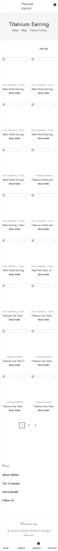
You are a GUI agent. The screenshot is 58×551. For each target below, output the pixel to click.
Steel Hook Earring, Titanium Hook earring (26, 270)
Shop (24, 30)
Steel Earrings (9, 85)
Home (15, 30)
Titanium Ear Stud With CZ (17, 315)
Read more (14, 93)
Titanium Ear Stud (44, 406)
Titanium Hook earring (43, 225)
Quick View (21, 62)
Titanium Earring (43, 175)
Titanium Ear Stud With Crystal (19, 406)
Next (41, 425)
